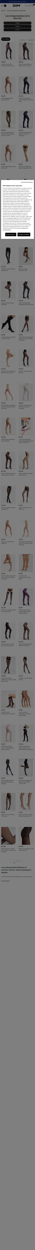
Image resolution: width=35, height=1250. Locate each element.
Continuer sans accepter (27, 182)
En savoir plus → (10, 234)
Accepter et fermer (23, 234)
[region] (17, 209)
